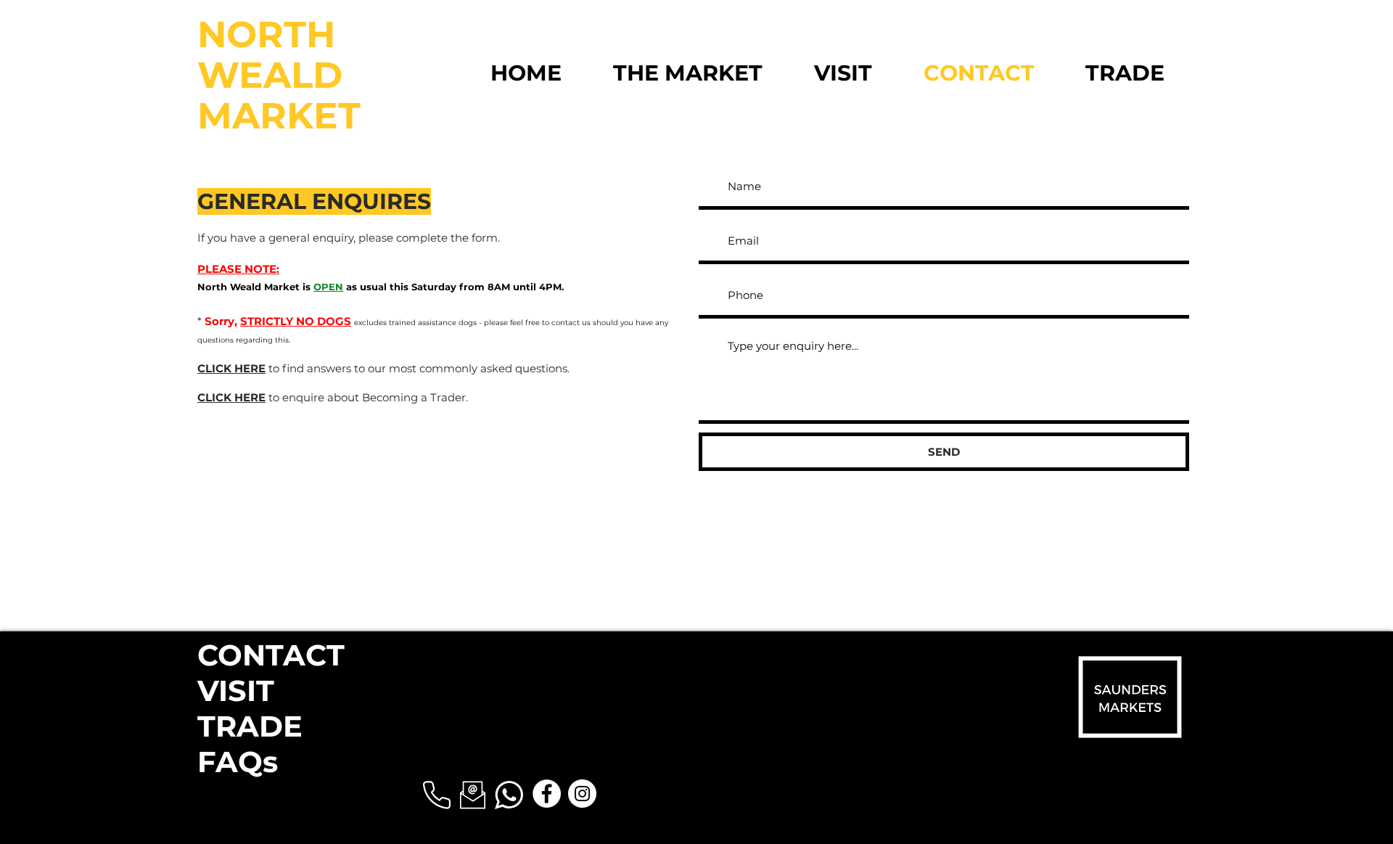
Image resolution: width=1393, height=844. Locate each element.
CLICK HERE (231, 368)
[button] (437, 795)
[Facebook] (547, 793)
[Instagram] (582, 793)
